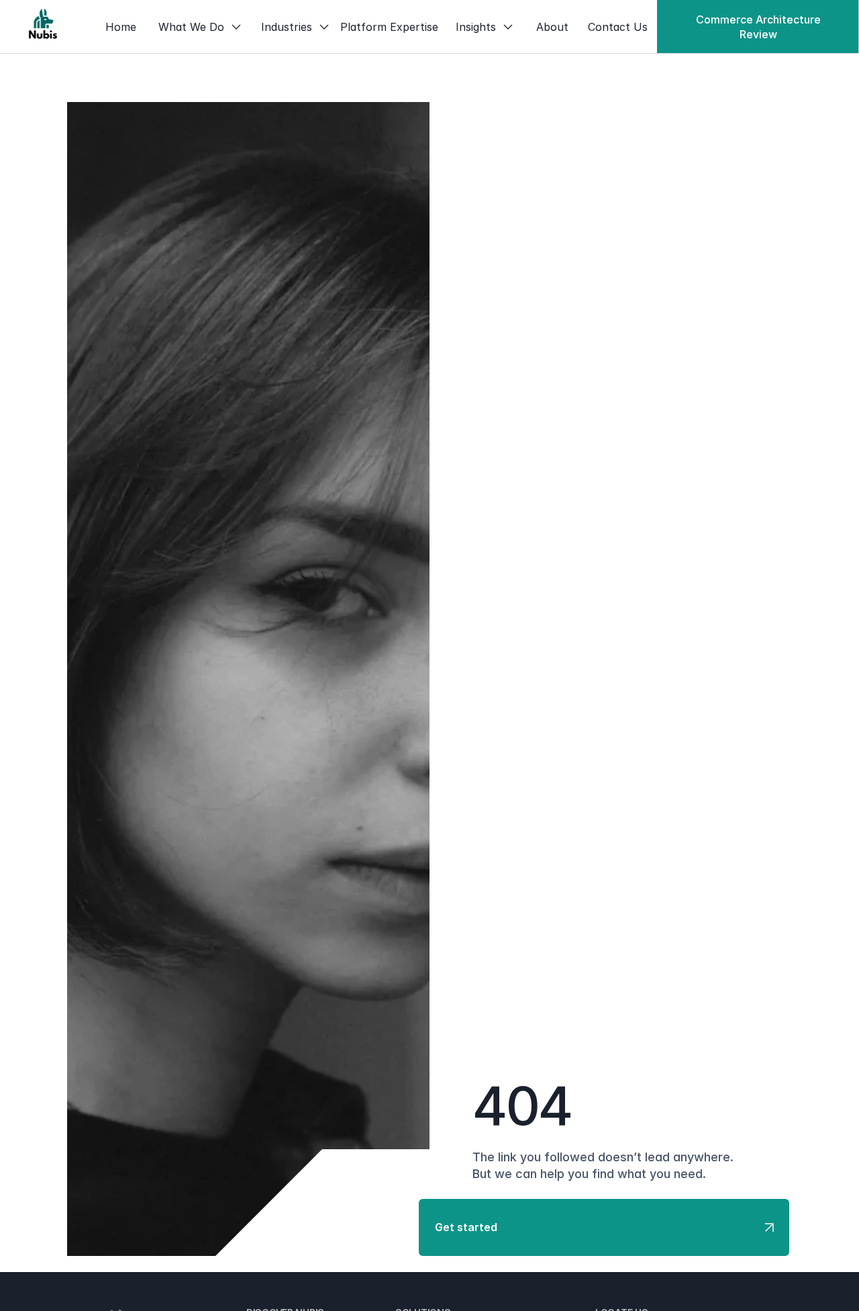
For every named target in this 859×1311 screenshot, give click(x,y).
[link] (43, 27)
